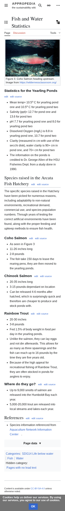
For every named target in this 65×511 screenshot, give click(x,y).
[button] (6, 5)
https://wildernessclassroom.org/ (38, 82)
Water (19, 458)
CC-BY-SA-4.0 (38, 488)
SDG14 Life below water (37, 453)
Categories (13, 453)
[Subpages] (58, 22)
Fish (10, 458)
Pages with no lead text (21, 467)
